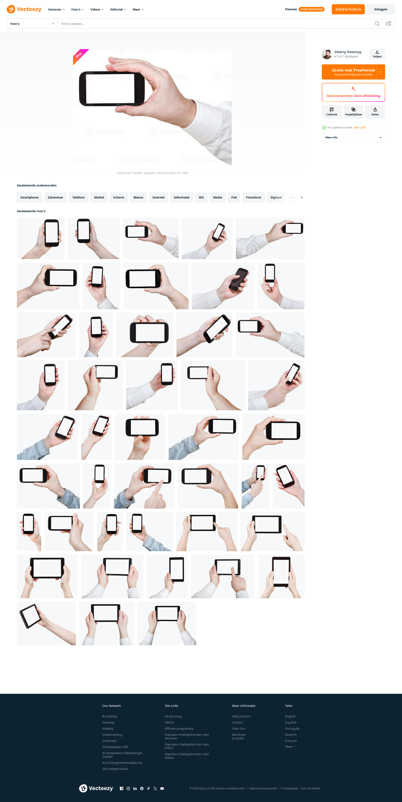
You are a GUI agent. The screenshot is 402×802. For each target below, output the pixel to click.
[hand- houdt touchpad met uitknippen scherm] (46, 623)
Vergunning (173, 716)
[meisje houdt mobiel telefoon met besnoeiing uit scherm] (204, 335)
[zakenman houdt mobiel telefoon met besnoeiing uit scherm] (40, 385)
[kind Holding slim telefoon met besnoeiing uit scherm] (48, 285)
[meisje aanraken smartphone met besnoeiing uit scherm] (46, 335)
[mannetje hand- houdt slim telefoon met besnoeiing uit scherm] (213, 385)
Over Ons (238, 728)
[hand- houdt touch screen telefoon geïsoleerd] (140, 437)
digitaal (276, 197)
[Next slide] (298, 197)
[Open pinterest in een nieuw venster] (141, 788)
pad (234, 197)
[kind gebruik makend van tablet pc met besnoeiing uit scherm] (206, 531)
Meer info (331, 137)
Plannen (291, 9)
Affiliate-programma (179, 728)
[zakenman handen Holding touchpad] (106, 623)
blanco (138, 197)
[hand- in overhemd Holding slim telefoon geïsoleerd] (149, 531)
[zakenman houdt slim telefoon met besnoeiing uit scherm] (207, 238)
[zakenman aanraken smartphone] (276, 385)
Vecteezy (108, 722)
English (290, 716)
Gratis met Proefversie (353, 72)
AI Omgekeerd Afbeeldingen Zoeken (122, 755)
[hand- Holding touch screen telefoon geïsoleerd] (208, 486)
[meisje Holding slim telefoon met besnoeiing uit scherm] (41, 238)
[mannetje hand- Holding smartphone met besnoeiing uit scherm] (95, 385)
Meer (136, 9)
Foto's (75, 9)
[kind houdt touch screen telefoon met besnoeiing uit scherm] (156, 285)
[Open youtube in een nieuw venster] (162, 788)
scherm (118, 197)
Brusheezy (109, 716)
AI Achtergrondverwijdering (122, 763)
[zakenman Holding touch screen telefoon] (152, 385)
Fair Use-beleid (310, 788)
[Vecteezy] (24, 9)
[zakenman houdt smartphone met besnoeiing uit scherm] (96, 335)
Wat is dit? (360, 127)
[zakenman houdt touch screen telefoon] (281, 285)
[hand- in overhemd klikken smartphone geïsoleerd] (256, 486)
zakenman (55, 197)
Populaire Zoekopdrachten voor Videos (187, 756)
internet (159, 197)
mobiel (99, 197)
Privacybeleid (289, 788)
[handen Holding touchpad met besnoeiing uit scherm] (281, 576)
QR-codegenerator (115, 769)
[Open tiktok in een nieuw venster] (148, 788)
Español (290, 722)
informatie (181, 197)
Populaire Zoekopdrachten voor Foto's (187, 746)
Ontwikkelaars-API (115, 747)
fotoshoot (253, 197)
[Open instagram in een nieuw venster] (128, 788)
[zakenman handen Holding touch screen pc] (112, 576)
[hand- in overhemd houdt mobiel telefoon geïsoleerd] (47, 437)
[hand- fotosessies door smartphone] (270, 335)
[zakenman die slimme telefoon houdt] (101, 285)
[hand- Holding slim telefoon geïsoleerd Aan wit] (273, 437)
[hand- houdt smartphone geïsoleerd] (110, 531)
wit (201, 197)
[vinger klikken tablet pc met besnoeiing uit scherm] (273, 531)
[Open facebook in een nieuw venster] (121, 788)
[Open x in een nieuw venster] (155, 788)
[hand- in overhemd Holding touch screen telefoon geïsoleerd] (48, 486)
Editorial (116, 9)
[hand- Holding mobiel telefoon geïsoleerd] (289, 486)
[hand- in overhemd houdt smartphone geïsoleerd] (204, 437)
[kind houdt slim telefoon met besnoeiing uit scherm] (144, 335)
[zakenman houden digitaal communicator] (151, 238)
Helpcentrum (241, 716)
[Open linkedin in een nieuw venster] (135, 788)
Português (292, 728)
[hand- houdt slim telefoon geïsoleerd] (69, 531)
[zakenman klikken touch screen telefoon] (223, 285)
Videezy (107, 728)
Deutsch (291, 735)
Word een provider (239, 736)
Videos (95, 9)
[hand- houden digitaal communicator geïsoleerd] (97, 486)
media (217, 197)
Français (291, 741)
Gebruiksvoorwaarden (263, 788)
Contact (237, 722)
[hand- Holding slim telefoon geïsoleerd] (29, 531)
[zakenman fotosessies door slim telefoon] (270, 238)
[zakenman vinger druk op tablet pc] (223, 576)
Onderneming (112, 735)
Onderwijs (109, 741)
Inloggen (380, 9)
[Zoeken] (377, 23)
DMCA (169, 722)
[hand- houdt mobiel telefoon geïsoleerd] (96, 437)
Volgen (377, 56)
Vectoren (54, 9)
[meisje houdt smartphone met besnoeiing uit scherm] (94, 238)
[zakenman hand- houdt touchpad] (167, 576)
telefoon (78, 197)
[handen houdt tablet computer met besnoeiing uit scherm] (47, 576)
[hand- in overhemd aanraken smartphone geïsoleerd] (144, 486)
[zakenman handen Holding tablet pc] (167, 623)
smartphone (29, 197)
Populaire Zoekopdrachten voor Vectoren (187, 736)
